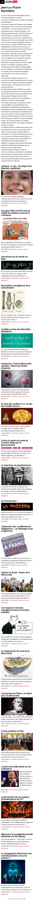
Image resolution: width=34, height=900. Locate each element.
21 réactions (14, 724)
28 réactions (14, 600)
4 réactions (14, 493)
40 (15, 899)
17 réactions (14, 686)
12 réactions (14, 759)
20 (11, 899)
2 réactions (14, 356)
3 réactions (14, 322)
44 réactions (14, 519)
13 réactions (14, 433)
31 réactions (14, 892)
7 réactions (13, 644)
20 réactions (14, 278)
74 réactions (14, 827)
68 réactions (14, 846)
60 (18, 899)
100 (24, 899)
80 (21, 899)
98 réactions (13, 203)
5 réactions (13, 565)
